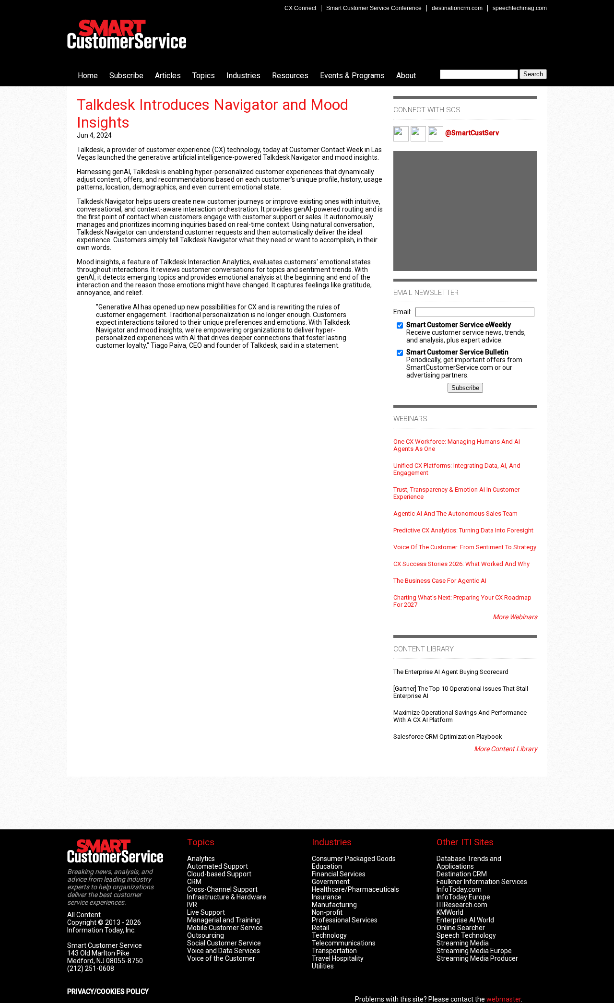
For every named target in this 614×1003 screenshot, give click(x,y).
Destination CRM (462, 874)
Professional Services (345, 920)
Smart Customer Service (126, 34)
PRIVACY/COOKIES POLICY (108, 991)
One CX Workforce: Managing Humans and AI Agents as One (456, 445)
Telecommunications (344, 943)
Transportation (334, 951)
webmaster (503, 999)
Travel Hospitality (338, 958)
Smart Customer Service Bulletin (457, 352)
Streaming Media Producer (477, 958)
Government (331, 881)
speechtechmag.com (520, 8)
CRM (194, 881)
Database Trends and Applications (469, 862)
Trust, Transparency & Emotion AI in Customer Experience (456, 493)
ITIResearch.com (462, 905)
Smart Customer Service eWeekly (458, 325)
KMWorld (450, 912)
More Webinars (515, 617)
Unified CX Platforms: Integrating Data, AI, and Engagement (456, 469)
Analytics (201, 858)
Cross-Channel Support (222, 889)
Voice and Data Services (223, 951)
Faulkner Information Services (482, 881)
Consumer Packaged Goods (354, 858)
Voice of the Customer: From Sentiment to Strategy (464, 547)
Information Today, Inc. (101, 930)
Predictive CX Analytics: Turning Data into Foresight (463, 530)
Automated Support (217, 866)
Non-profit (327, 912)
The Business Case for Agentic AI (439, 580)
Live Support (206, 912)
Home (88, 75)
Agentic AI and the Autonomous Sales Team (455, 513)
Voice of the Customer (221, 958)
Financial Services (339, 874)
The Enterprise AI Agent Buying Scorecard (450, 671)
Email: (402, 312)
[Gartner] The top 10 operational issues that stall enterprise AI (460, 692)
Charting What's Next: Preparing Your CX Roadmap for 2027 (462, 601)
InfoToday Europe (463, 897)
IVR (192, 905)
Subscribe (126, 75)
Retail (320, 928)
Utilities (323, 966)
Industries (243, 75)
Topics (203, 75)
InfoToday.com (459, 889)
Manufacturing (334, 905)
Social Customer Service (224, 943)
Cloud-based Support (219, 874)
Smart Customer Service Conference (374, 8)
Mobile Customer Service (225, 928)
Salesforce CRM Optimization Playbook (447, 736)
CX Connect (300, 8)
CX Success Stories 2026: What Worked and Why (461, 563)
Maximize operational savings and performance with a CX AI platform (460, 716)
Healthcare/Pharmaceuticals (355, 889)
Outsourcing (205, 935)
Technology (329, 935)
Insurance (327, 897)
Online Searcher (461, 928)
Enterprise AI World (465, 920)
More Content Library (505, 749)
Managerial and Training (223, 920)
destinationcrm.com (457, 8)
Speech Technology (466, 935)
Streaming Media (463, 943)
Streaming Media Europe (474, 951)
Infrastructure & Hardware (226, 897)
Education (327, 866)
